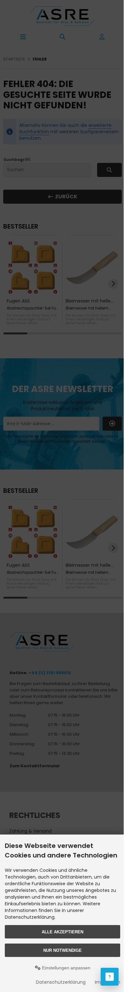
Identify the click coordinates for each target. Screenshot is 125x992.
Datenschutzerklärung (61, 982)
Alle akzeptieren (62, 932)
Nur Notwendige (62, 950)
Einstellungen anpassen (65, 967)
